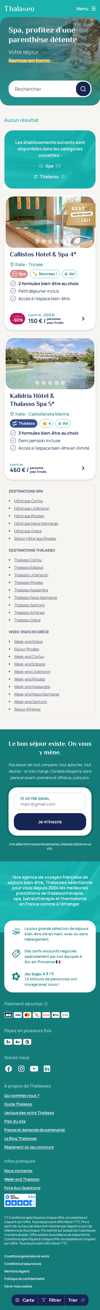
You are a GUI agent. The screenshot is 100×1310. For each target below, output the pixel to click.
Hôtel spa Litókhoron (31, 508)
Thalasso (53, 177)
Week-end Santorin (30, 701)
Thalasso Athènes (29, 612)
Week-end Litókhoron (32, 671)
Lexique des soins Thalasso (29, 1112)
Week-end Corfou (29, 656)
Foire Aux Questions (22, 1187)
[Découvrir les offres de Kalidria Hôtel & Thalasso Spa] (83, 468)
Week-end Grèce (28, 641)
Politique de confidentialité (24, 1279)
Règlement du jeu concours (29, 1146)
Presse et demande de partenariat (34, 1129)
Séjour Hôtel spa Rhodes (35, 538)
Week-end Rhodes (29, 679)
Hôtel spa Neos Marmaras (36, 523)
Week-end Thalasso (21, 1179)
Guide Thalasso (18, 1104)
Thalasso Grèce (27, 620)
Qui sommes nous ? (21, 1095)
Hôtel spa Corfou (28, 500)
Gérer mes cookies (18, 1286)
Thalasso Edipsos (28, 567)
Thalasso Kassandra (31, 589)
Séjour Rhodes (26, 649)
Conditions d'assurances (22, 1264)
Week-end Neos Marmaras (36, 694)
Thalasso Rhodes (28, 582)
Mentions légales (16, 1271)
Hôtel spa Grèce (28, 530)
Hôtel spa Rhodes (29, 515)
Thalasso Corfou (28, 559)
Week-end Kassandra (32, 686)
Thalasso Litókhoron (31, 574)
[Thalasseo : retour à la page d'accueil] (19, 8)
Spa (53, 166)
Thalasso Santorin (29, 604)
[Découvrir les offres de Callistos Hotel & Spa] (83, 319)
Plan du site (15, 1121)
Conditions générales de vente (26, 1256)
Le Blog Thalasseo (20, 1138)
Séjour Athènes (27, 709)
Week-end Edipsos (29, 664)
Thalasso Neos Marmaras (35, 597)
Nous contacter (18, 1170)
